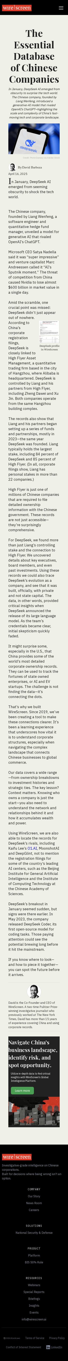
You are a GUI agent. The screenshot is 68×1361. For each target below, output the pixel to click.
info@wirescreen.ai (34, 1319)
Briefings (34, 1299)
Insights (34, 1305)
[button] (60, 8)
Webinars (34, 1285)
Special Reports (34, 1292)
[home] (17, 8)
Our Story (34, 1196)
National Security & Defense (34, 1232)
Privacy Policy (57, 1338)
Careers (34, 1210)
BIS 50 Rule (34, 1262)
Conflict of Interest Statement (23, 1347)
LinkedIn (56, 1347)
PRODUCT (34, 1248)
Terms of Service (34, 1338)
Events (34, 1312)
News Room (34, 1203)
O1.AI (32, 848)
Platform (34, 1255)
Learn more (22, 1090)
